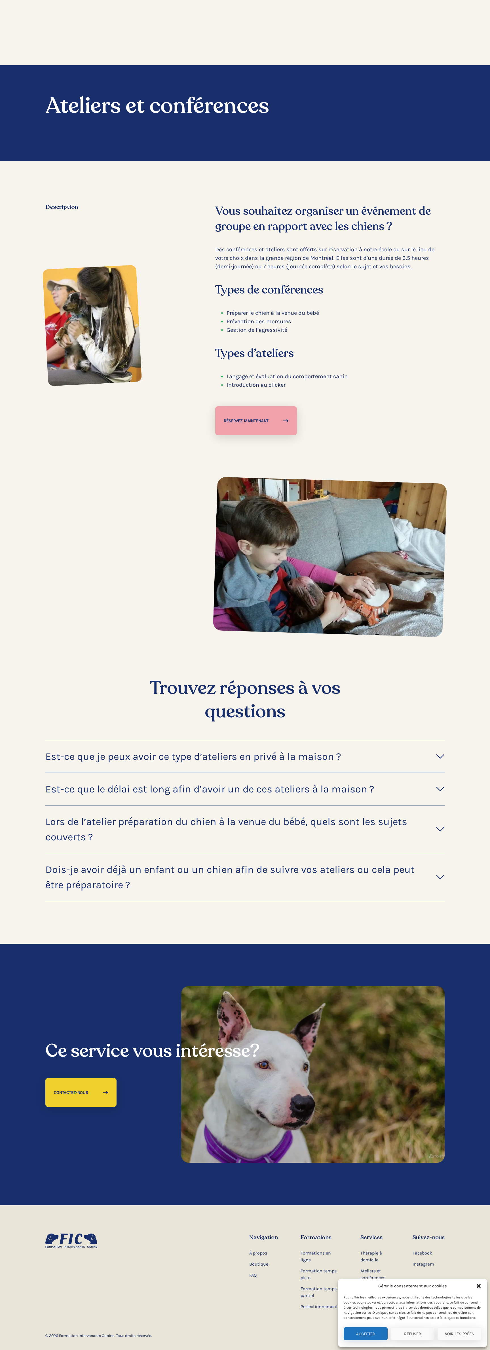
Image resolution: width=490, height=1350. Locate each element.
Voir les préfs (459, 1333)
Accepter (365, 1333)
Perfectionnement (319, 1306)
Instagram (423, 1264)
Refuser (412, 1333)
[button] (478, 1286)
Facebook (422, 1253)
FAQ (253, 1275)
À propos (258, 1253)
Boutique (258, 1264)
